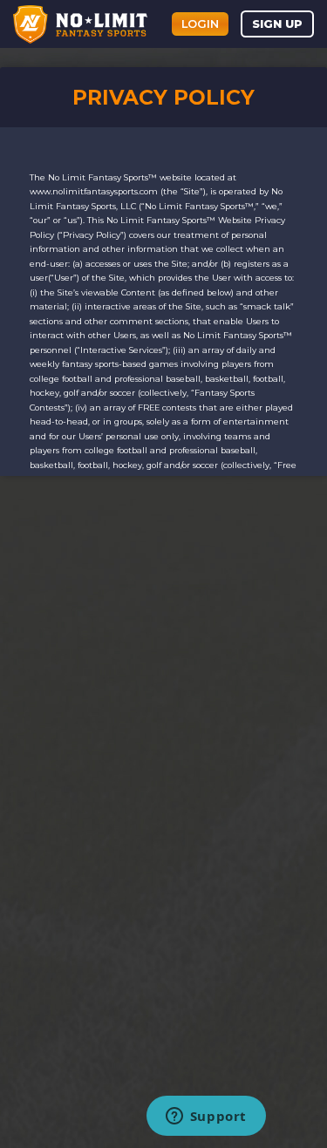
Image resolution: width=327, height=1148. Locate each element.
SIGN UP (277, 24)
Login (200, 24)
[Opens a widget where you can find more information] (206, 1117)
